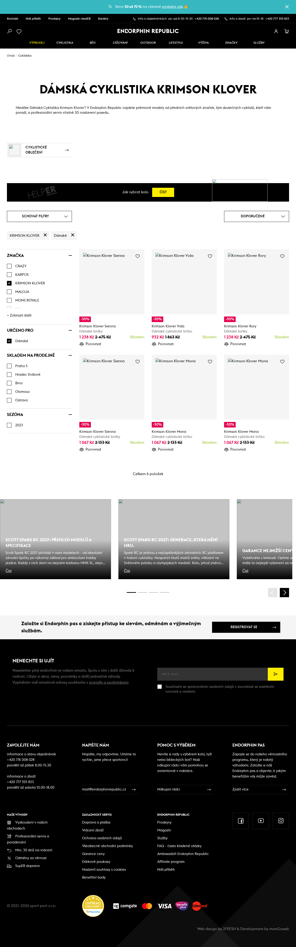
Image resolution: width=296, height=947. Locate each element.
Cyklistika (64, 42)
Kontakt (12, 18)
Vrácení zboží (93, 830)
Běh (93, 42)
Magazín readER (79, 18)
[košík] (286, 31)
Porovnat (93, 344)
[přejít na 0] (131, 592)
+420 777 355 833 (277, 18)
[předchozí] (272, 592)
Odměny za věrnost (30, 858)
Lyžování (120, 42)
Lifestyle (176, 42)
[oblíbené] (20, 31)
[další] (284, 592)
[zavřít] (287, 7)
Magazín (164, 830)
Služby (162, 838)
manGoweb (279, 929)
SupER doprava (27, 866)
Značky (231, 42)
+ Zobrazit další (19, 315)
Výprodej (37, 42)
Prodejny (54, 18)
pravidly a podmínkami (109, 682)
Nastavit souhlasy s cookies (104, 869)
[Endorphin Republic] (148, 31)
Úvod (11, 55)
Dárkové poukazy (96, 862)
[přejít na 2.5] (142, 592)
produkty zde (172, 7)
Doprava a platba (96, 822)
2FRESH (229, 929)
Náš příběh (33, 18)
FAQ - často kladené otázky (179, 846)
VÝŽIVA (203, 42)
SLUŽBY (259, 42)
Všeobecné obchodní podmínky (107, 846)
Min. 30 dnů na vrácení (33, 850)
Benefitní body (94, 877)
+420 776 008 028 (206, 18)
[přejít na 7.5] (164, 592)
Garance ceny (93, 854)
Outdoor (148, 42)
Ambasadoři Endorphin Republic (183, 854)
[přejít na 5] (153, 592)
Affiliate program (171, 862)
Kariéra (103, 18)
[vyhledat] (9, 31)
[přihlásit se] (276, 31)
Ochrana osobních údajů (102, 838)
